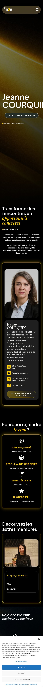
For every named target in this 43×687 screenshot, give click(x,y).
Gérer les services (21, 661)
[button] (40, 639)
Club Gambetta (17, 123)
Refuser (21, 673)
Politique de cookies (11, 684)
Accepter (21, 667)
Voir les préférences (21, 679)
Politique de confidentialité (28, 684)
